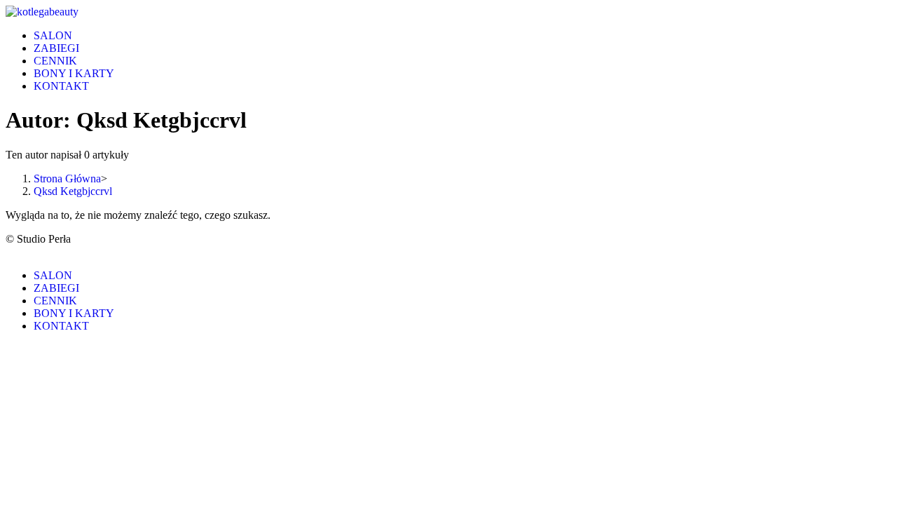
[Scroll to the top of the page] (10, 251)
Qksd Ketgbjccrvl (73, 191)
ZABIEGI (56, 288)
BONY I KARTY (74, 313)
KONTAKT (61, 326)
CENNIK (55, 301)
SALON (53, 275)
